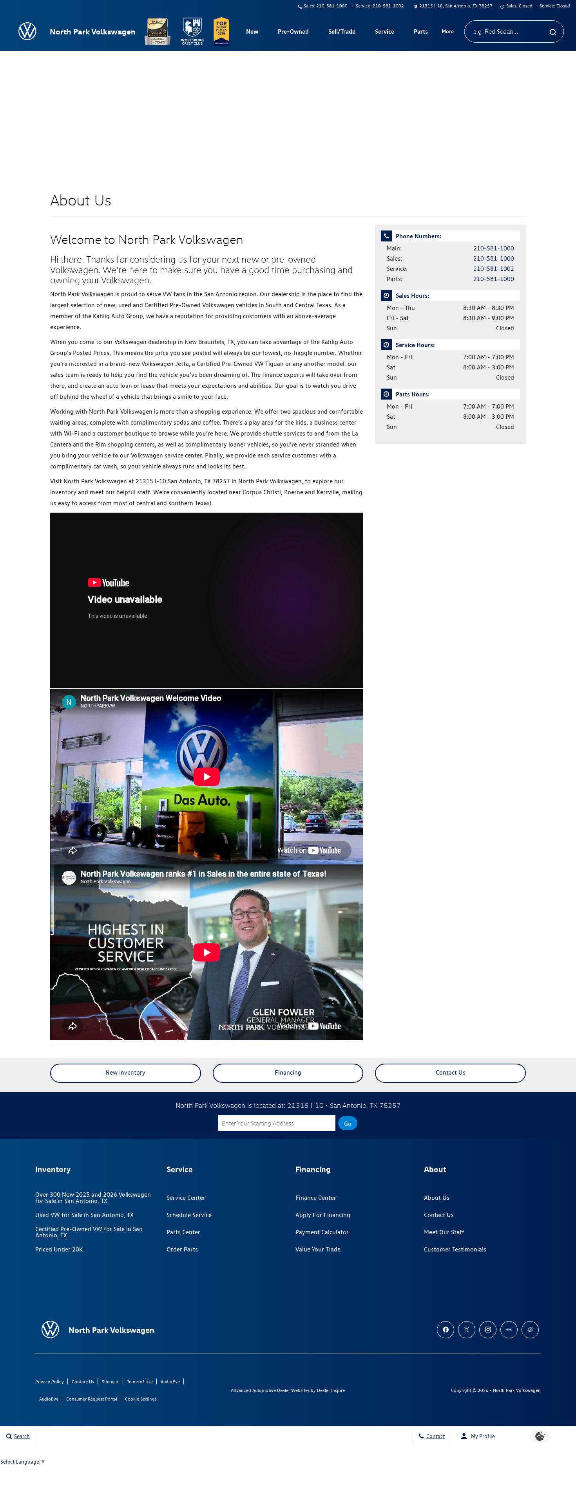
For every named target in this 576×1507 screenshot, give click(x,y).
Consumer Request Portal (91, 1399)
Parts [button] (420, 32)
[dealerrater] (530, 1329)
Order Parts (182, 1249)
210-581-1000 (493, 248)
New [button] (253, 32)
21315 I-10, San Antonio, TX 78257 (456, 6)
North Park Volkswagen (517, 1390)
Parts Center (183, 1232)
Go (347, 1123)
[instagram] (487, 1329)
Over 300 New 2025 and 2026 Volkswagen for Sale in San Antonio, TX (93, 1198)
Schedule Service (189, 1215)
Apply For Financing (322, 1215)
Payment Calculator (322, 1232)
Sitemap (110, 1382)
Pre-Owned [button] (293, 32)
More (448, 32)
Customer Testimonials (455, 1249)
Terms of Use (140, 1382)
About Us (436, 1197)
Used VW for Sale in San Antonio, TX (84, 1215)
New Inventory (125, 1072)
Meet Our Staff (444, 1232)
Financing (288, 1072)
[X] (466, 1329)
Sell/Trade (341, 31)
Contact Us (451, 1072)
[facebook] (445, 1329)
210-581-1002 (493, 268)
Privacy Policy (49, 1382)
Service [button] (384, 32)
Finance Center (315, 1197)
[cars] (509, 1329)
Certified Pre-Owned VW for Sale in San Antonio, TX (89, 1232)
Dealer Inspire (331, 1390)
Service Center (186, 1197)
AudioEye (170, 1382)
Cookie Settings (141, 1399)
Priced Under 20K (59, 1249)
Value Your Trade (318, 1249)
